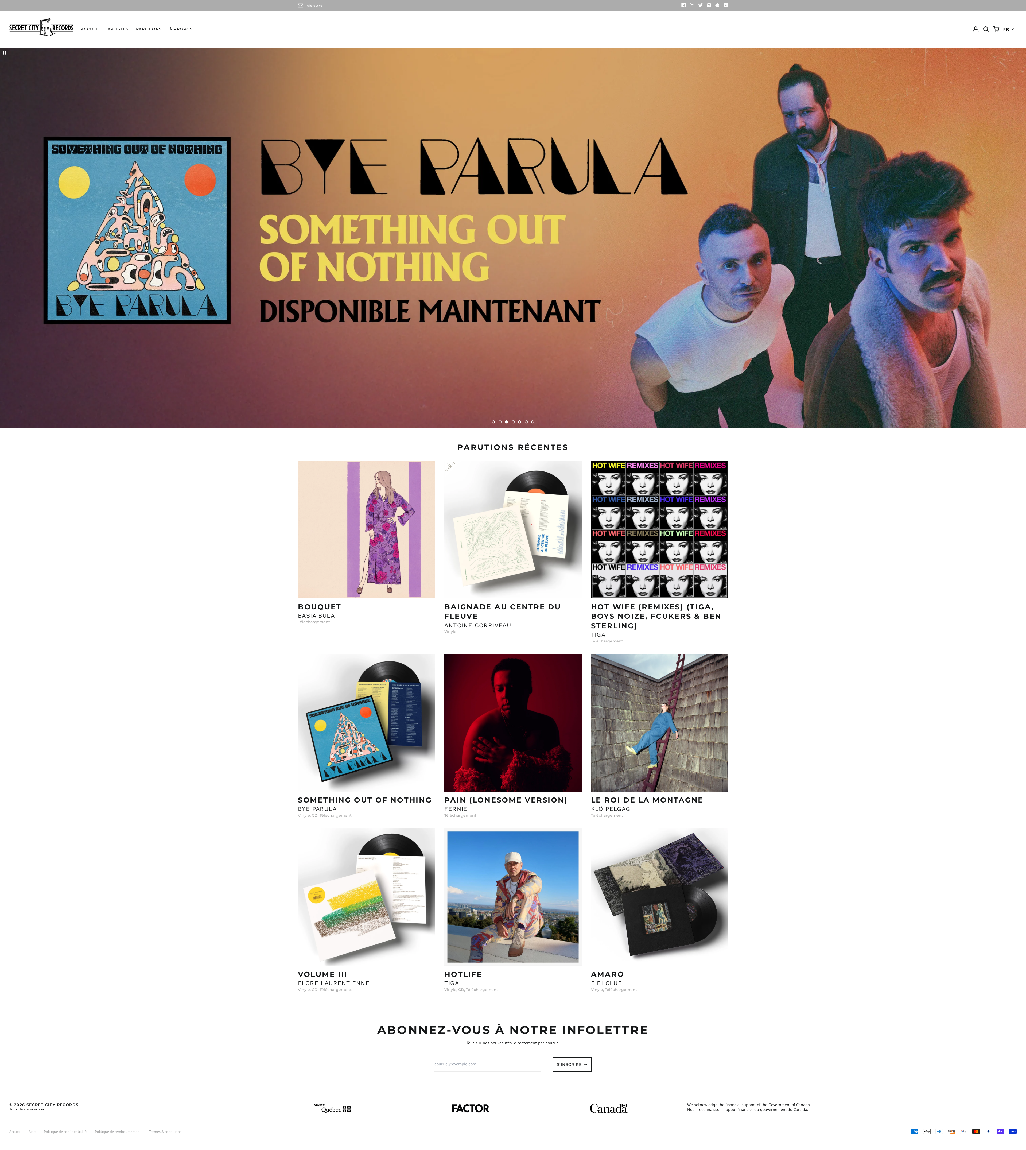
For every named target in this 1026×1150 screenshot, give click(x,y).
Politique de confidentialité (65, 1131)
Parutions (149, 29)
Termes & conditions (165, 1131)
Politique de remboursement (118, 1131)
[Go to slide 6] (526, 422)
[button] (986, 29)
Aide (32, 1131)
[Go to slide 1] (493, 422)
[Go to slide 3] (506, 422)
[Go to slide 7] (532, 422)
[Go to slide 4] (513, 422)
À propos (181, 29)
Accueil (90, 29)
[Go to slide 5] (519, 422)
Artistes (118, 29)
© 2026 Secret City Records (44, 1106)
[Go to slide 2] (500, 422)
